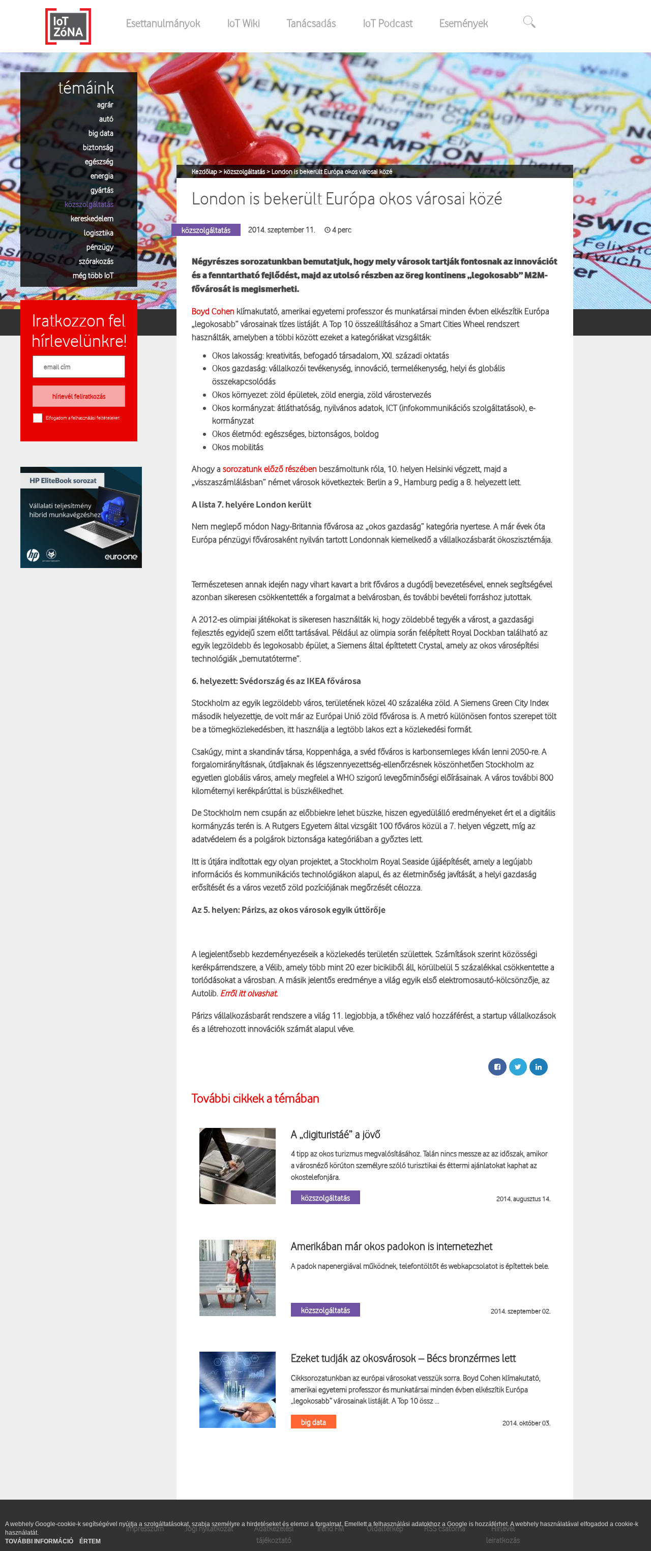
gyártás (102, 189)
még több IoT (93, 275)
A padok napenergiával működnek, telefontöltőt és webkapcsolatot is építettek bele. (420, 1265)
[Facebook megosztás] (497, 1067)
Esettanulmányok (163, 22)
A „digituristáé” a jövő (335, 1134)
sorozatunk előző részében (270, 468)
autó (106, 118)
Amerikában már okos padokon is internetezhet (391, 1245)
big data (100, 132)
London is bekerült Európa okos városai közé (332, 171)
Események (463, 22)
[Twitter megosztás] (518, 1067)
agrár (105, 104)
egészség (99, 161)
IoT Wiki (243, 22)
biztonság (98, 147)
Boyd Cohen (213, 311)
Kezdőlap (205, 171)
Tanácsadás (311, 22)
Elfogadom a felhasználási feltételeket (83, 417)
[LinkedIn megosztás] (538, 1067)
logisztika (98, 232)
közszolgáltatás (89, 203)
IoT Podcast (387, 22)
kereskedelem (92, 218)
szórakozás (96, 260)
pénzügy (99, 246)
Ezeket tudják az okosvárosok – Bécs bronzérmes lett (403, 1357)
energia (102, 175)
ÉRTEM (90, 1541)
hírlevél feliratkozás (78, 396)
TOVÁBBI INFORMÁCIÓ (40, 1541)
